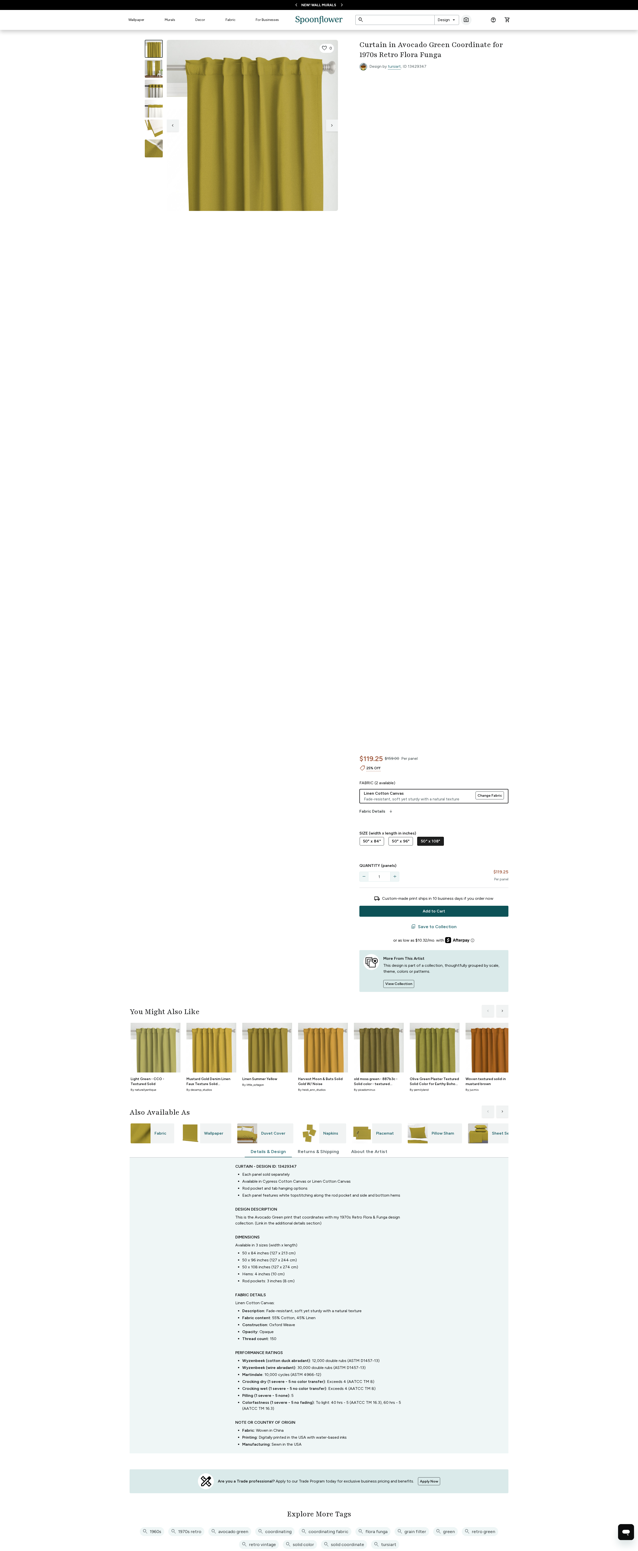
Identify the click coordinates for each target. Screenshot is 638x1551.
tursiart (394, 66)
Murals (170, 20)
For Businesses (267, 20)
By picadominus (364, 1090)
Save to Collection (434, 927)
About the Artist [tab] (369, 1151)
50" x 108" (430, 841)
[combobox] (446, 20)
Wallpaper (136, 20)
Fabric (231, 20)
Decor (200, 20)
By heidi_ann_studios (311, 1090)
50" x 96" (401, 841)
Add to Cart (434, 911)
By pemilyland (419, 1090)
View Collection (398, 984)
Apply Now (429, 1481)
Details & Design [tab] (268, 1151)
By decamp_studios (199, 1090)
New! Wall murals (318, 5)
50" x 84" (372, 841)
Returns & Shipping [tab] (318, 1151)
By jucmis (472, 1090)
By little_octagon (253, 1085)
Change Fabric (490, 795)
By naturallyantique (143, 1090)
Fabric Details (376, 811)
